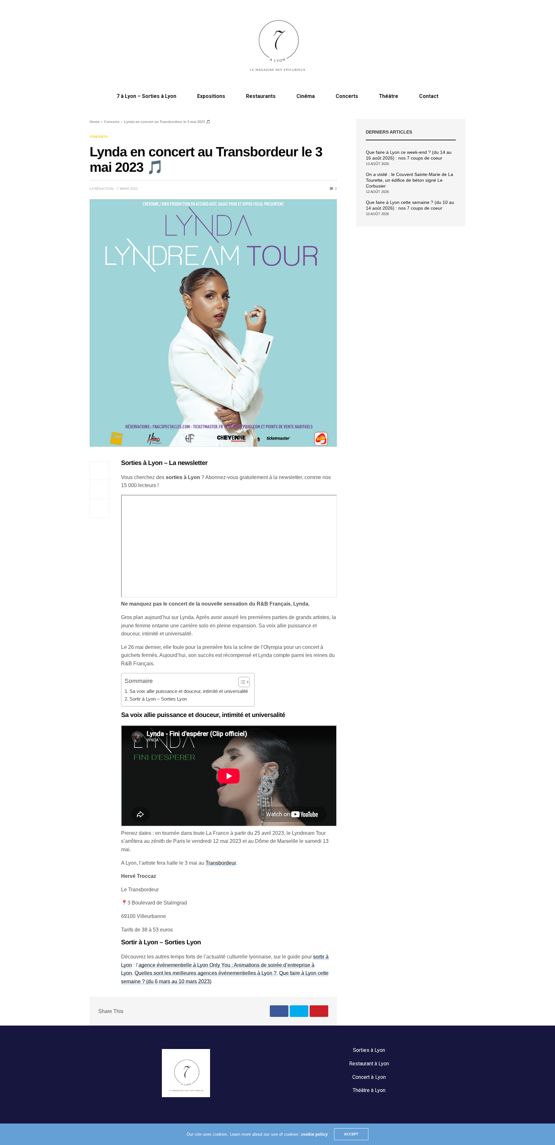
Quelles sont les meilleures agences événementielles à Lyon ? (206, 973)
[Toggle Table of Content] (240, 682)
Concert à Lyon (368, 1077)
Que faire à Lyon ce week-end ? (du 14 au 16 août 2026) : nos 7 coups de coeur (409, 155)
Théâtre (388, 96)
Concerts (347, 96)
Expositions (211, 96)
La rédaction (101, 188)
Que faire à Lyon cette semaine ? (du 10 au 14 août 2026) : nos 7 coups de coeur (410, 205)
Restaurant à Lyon (369, 1064)
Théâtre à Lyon (369, 1090)
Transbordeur (221, 863)
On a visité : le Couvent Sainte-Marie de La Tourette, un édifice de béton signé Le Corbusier (409, 180)
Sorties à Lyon (369, 1050)
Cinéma (305, 96)
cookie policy (314, 1134)
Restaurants (261, 96)
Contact (428, 96)
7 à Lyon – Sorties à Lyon (146, 96)
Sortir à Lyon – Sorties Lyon (158, 699)
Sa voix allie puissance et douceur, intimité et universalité (188, 691)
